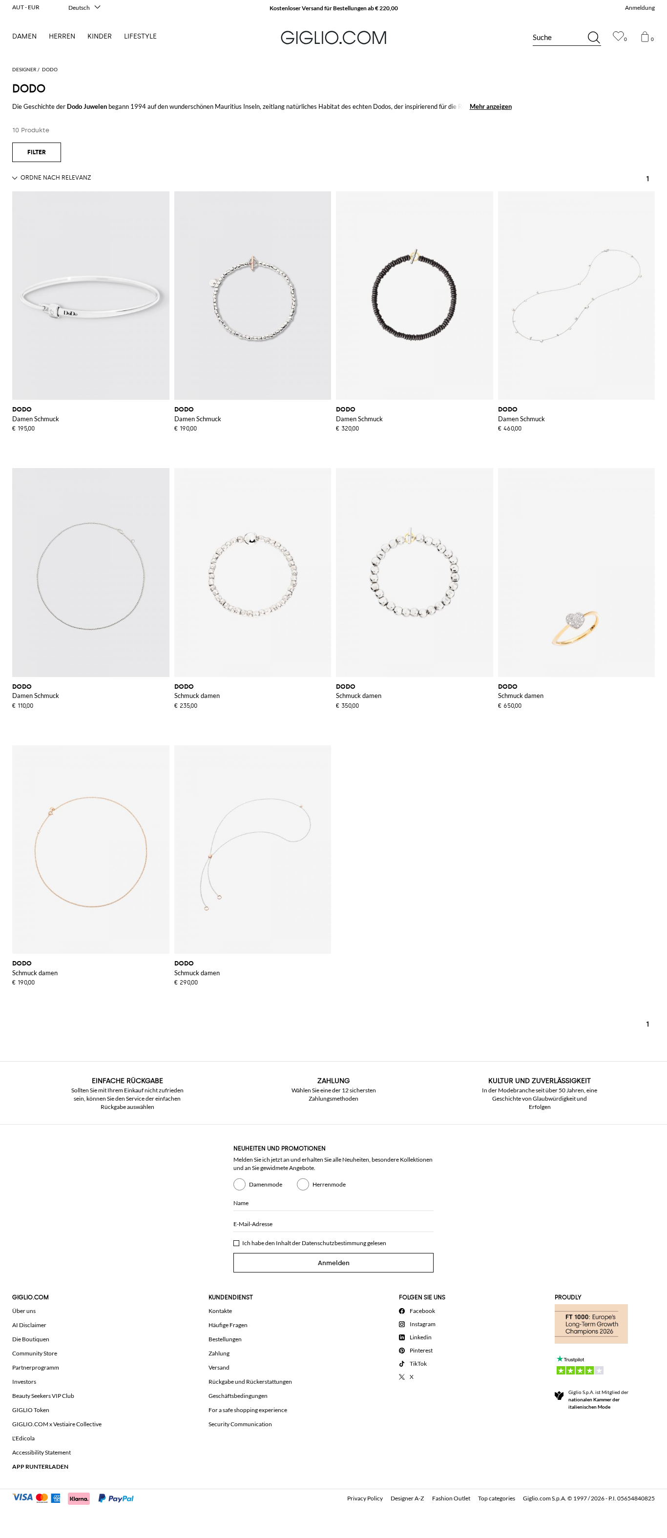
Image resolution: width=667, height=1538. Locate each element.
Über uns (24, 1310)
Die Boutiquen (30, 1339)
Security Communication (240, 1424)
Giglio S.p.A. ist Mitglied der (598, 1399)
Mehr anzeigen (491, 106)
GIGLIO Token (30, 1410)
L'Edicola (23, 1438)
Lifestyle (140, 36)
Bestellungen (225, 1339)
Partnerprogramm (35, 1367)
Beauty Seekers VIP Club (43, 1395)
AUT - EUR (26, 7)
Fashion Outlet (451, 1498)
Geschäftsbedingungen (238, 1395)
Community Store (34, 1353)
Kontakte (220, 1310)
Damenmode (265, 1184)
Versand (218, 1367)
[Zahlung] (77, 1497)
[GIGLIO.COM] (333, 37)
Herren (62, 36)
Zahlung (218, 1353)
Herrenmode (329, 1184)
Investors (24, 1381)
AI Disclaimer (29, 1325)
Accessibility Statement (41, 1452)
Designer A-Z (407, 1498)
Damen (24, 36)
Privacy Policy (365, 1498)
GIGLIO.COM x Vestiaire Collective (57, 1424)
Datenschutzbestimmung (334, 1243)
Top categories (496, 1498)
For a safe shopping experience (247, 1410)
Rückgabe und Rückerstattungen (250, 1381)
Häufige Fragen (228, 1325)
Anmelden (334, 1263)
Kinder (99, 36)
